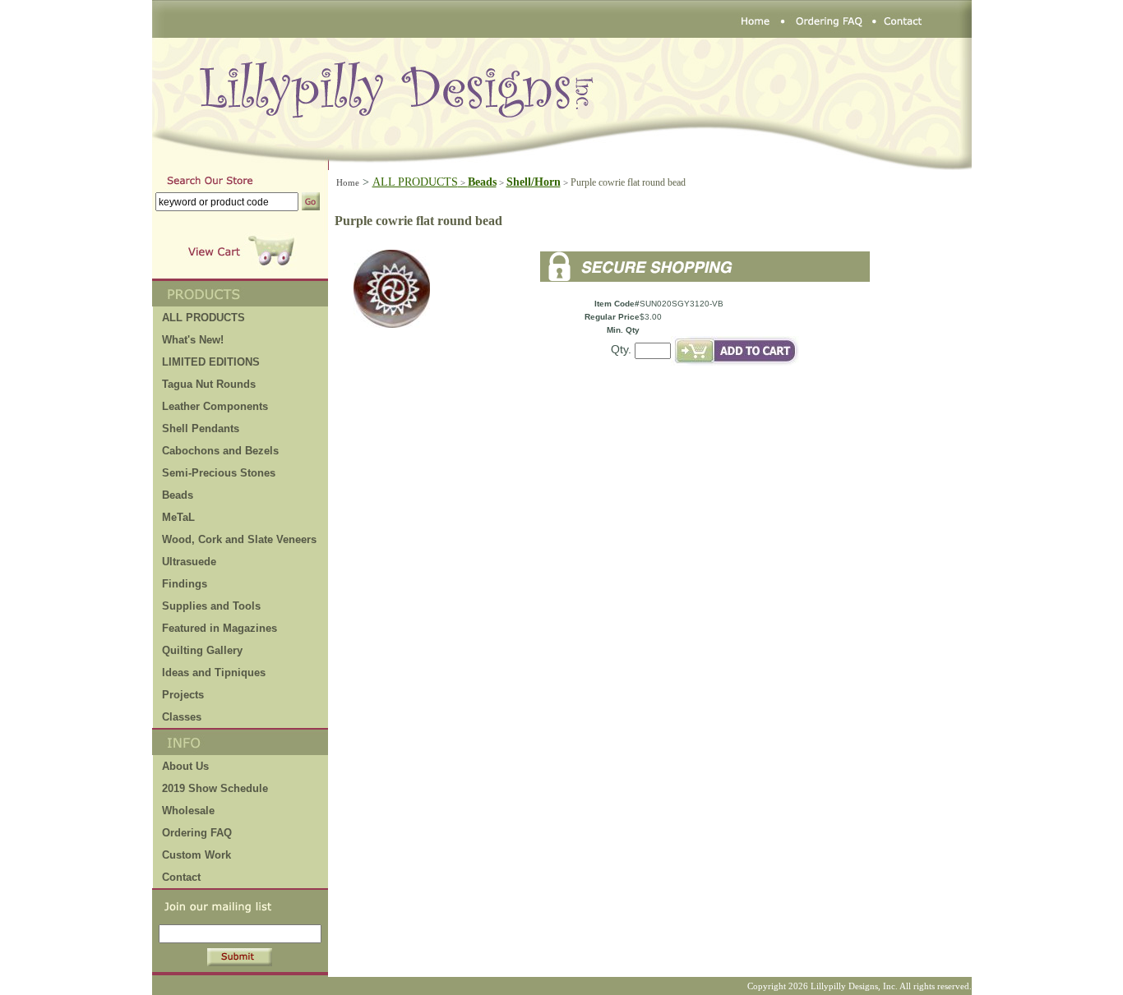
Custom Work (196, 855)
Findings (184, 584)
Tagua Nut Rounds (209, 384)
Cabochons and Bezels (220, 451)
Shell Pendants (200, 428)
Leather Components (215, 406)
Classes (181, 717)
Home (347, 182)
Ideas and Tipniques (214, 672)
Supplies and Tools (211, 606)
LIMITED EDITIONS (211, 362)
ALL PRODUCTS (420, 182)
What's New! (193, 340)
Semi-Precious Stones (218, 473)
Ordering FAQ (197, 833)
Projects (183, 695)
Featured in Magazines (219, 628)
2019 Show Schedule (215, 788)
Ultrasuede (189, 561)
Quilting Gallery (202, 650)
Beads (177, 495)
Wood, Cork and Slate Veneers (239, 539)
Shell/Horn (533, 182)
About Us (185, 766)
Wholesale (188, 810)
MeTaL (178, 517)
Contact (181, 877)
